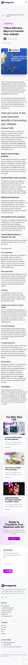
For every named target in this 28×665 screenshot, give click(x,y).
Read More (7, 447)
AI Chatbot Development (7, 608)
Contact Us (13, 538)
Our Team (3, 627)
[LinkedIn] (2, 597)
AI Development (5, 606)
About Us (3, 625)
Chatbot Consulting (6, 612)
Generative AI (4, 614)
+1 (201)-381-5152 (7, 644)
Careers (3, 629)
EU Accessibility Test (6, 616)
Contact (3, 633)
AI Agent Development (7, 610)
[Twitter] (6, 597)
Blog (3, 15)
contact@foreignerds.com (9, 642)
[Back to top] (14, 659)
